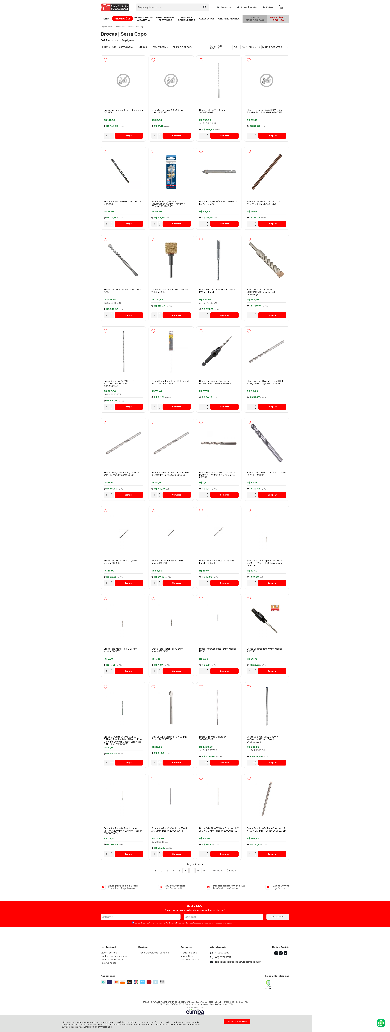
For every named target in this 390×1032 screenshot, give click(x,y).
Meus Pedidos (188, 952)
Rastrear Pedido (189, 959)
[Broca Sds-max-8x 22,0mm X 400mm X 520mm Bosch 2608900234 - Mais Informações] (266, 707)
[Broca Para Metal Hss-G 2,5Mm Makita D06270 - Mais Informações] (123, 619)
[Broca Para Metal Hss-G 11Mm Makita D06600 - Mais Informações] (171, 531)
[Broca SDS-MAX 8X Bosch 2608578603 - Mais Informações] (219, 80)
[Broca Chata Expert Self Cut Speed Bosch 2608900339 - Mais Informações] (171, 351)
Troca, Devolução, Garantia (153, 952)
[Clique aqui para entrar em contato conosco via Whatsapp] (381, 1023)
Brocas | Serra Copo (136, 27)
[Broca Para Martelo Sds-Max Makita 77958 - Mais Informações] (123, 260)
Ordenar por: (251, 47)
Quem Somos (109, 952)
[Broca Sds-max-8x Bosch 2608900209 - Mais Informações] (219, 707)
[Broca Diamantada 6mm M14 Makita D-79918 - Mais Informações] (123, 80)
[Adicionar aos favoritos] (105, 60)
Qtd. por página (216, 47)
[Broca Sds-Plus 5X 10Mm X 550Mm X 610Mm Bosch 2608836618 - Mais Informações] (171, 799)
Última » (231, 870)
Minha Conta (187, 956)
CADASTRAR (277, 916)
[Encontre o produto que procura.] (204, 7)
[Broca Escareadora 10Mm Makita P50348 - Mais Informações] (266, 619)
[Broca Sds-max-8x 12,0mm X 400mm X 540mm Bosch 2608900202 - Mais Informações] (123, 351)
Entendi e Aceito (237, 1021)
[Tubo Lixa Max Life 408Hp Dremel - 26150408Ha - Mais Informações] (171, 260)
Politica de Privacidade (176, 923)
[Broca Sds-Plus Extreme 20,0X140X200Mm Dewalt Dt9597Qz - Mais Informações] (266, 260)
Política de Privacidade (98, 1027)
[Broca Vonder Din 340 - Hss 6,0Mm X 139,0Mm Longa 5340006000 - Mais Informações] (171, 443)
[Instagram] (281, 954)
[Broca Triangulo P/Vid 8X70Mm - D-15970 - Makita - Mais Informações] (219, 172)
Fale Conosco (109, 962)
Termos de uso (156, 923)
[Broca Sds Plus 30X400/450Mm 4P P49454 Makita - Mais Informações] (219, 260)
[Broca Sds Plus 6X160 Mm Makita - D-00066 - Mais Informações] (123, 172)
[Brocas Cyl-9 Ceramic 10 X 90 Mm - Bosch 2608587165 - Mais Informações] (171, 707)
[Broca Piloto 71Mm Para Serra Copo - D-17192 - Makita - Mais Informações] (266, 443)
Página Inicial (107, 27)
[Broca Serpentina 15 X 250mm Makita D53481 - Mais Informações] (171, 80)
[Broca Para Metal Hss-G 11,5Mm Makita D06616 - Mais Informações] (123, 531)
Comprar (128, 136)
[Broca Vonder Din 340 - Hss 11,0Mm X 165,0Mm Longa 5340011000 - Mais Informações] (266, 351)
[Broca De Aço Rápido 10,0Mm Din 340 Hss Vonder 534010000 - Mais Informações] (123, 443)
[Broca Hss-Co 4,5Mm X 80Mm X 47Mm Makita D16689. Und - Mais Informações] (266, 172)
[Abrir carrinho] (283, 7)
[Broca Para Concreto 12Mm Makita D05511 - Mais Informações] (219, 619)
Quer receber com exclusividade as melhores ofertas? (195, 910)
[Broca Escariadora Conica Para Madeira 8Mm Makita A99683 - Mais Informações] (219, 351)
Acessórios (120, 27)
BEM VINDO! (195, 905)
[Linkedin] (285, 954)
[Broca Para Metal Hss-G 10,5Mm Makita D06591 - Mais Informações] (219, 531)
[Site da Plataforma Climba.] (195, 1010)
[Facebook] (276, 954)
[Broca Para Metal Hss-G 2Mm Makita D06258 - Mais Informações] (171, 619)
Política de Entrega (112, 959)
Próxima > (216, 870)
